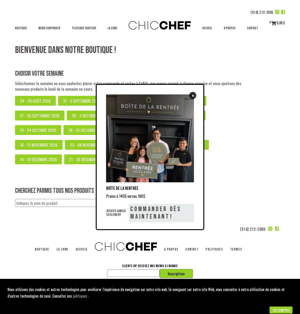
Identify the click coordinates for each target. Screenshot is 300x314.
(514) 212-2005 (262, 12)
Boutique (21, 28)
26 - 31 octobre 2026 (86, 130)
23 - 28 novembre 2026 (89, 145)
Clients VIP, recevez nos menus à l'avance (150, 266)
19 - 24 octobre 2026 (38, 130)
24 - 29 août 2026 (35, 101)
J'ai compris (281, 310)
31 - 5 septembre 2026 (82, 101)
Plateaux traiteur (84, 28)
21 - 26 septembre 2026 (40, 115)
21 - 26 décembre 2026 (88, 159)
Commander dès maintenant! (155, 213)
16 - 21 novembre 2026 (39, 145)
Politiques (214, 249)
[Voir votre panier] (273, 23)
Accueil (207, 28)
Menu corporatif (49, 28)
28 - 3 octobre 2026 (89, 115)
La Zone (112, 28)
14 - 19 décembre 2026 (38, 159)
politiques (80, 296)
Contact (252, 28)
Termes (236, 249)
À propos (230, 28)
